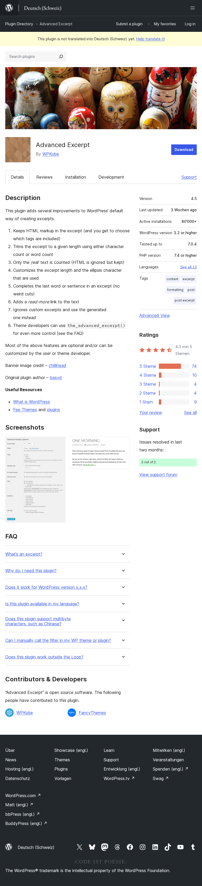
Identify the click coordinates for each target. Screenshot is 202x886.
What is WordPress (31, 401)
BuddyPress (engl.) (26, 823)
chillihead (57, 365)
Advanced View (154, 315)
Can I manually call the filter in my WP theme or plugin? (58, 640)
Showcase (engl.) (71, 750)
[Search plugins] (61, 56)
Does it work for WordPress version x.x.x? (46, 587)
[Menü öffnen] (193, 8)
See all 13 (188, 267)
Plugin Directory (19, 24)
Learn (109, 750)
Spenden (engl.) (171, 769)
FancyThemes (92, 712)
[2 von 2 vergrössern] (122, 443)
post (191, 290)
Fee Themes (25, 409)
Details (17, 177)
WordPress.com (23, 795)
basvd (56, 377)
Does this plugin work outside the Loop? (44, 657)
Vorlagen (62, 778)
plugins (53, 409)
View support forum (158, 474)
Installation (75, 177)
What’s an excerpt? (23, 554)
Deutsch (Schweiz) (36, 847)
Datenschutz (17, 778)
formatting (175, 290)
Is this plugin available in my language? (42, 603)
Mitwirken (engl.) (169, 750)
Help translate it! (150, 39)
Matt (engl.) (19, 804)
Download (184, 149)
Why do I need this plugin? (31, 570)
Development (111, 177)
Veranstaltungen (168, 759)
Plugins (61, 769)
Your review (150, 412)
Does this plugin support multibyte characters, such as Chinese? (38, 621)
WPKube (50, 154)
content (172, 279)
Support (189, 177)
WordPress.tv (119, 778)
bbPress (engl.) (22, 814)
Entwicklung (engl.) (122, 769)
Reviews (44, 177)
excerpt (189, 279)
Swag (161, 778)
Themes (62, 759)
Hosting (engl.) (19, 769)
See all (190, 412)
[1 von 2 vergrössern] (58, 443)
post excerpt (185, 300)
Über (10, 750)
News (10, 759)
